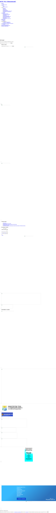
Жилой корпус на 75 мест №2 (7, 11)
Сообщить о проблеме (21, 498)
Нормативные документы (6, 14)
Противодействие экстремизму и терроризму (7, 23)
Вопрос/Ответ (3, 19)
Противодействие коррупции (7, 16)
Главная (3, 3)
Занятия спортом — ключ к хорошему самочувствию (10, 224)
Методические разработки (6, 17)
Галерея (3, 5)
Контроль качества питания (5, 24)
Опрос (4, 20)
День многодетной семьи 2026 (7, 223)
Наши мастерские (5, 10)
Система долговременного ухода (6, 25)
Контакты (4, 8)
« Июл (2, 235)
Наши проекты (5, 4)
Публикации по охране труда (7, 18)
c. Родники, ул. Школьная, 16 (7, 22)
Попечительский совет (6, 15)
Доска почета (5, 9)
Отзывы (4, 12)
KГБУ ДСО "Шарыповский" (8, 1)
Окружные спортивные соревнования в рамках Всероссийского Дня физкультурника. (14, 225)
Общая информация (5, 13)
